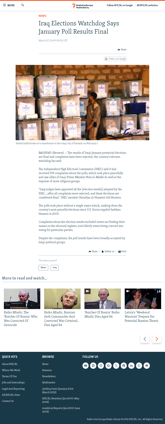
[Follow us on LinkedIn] (131, 365)
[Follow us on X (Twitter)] (116, 365)
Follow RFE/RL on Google (120, 5)
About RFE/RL (10, 364)
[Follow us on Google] (108, 365)
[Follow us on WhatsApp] (139, 365)
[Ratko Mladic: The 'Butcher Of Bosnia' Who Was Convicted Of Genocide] (22, 299)
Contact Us (8, 401)
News (42, 16)
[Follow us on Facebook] (124, 365)
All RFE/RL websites (147, 5)
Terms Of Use (9, 376)
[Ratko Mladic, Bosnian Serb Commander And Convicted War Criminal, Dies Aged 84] (62, 299)
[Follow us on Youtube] (85, 365)
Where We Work (11, 370)
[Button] (121, 50)
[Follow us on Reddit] (93, 365)
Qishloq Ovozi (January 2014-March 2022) (58, 391)
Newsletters (49, 376)
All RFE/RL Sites (11, 395)
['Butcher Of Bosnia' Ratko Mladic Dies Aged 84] (102, 299)
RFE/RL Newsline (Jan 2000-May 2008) (60, 400)
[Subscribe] (147, 365)
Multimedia (48, 382)
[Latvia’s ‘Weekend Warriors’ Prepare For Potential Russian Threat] (143, 299)
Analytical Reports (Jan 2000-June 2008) (61, 410)
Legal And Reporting (13, 389)
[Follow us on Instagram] (101, 365)
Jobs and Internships (13, 382)
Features (47, 370)
